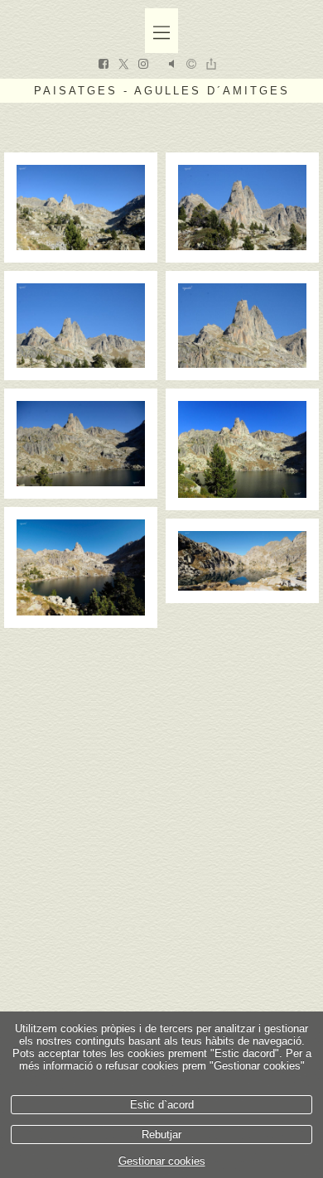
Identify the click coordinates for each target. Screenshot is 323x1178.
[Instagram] (143, 65)
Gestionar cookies (161, 1161)
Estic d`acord (162, 1104)
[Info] (191, 65)
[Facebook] (103, 65)
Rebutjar (161, 1134)
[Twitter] (123, 65)
